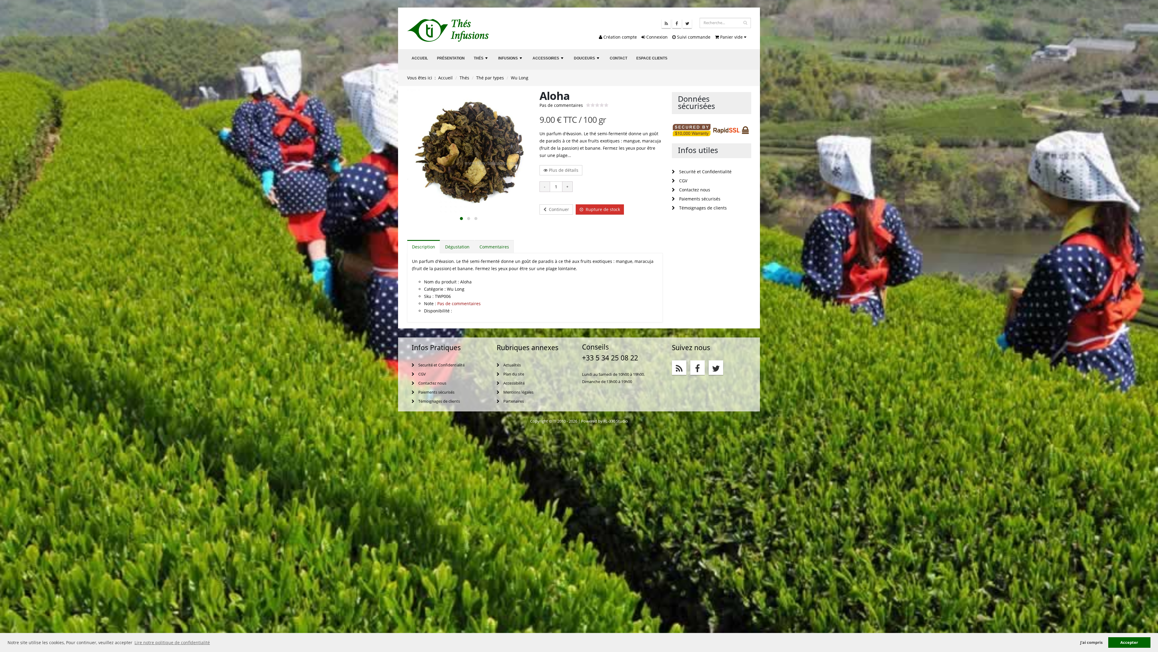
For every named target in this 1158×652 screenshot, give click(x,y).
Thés (481, 60)
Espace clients (651, 58)
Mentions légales (517, 392)
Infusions (510, 60)
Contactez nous (694, 190)
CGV (682, 181)
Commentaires (494, 247)
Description (423, 247)
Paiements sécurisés (699, 199)
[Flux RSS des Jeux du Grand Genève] (666, 23)
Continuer (557, 209)
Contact (618, 58)
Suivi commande (693, 37)
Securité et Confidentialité (705, 171)
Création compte (619, 37)
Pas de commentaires (561, 105)
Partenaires (513, 401)
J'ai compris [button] (1091, 642)
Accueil (420, 58)
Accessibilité (513, 383)
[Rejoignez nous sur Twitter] (687, 23)
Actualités (511, 365)
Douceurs (587, 60)
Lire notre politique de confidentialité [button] (172, 642)
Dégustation (457, 247)
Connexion (656, 37)
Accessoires (549, 60)
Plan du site (513, 374)
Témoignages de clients (702, 208)
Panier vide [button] (731, 37)
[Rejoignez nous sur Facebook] (676, 23)
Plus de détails (563, 170)
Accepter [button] (1129, 642)
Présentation (451, 58)
